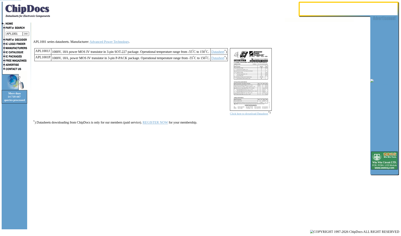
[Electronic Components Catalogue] (14, 53)
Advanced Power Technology (109, 41)
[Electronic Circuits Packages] (14, 57)
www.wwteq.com (384, 167)
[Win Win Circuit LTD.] (384, 160)
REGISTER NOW (155, 122)
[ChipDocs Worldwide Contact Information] (14, 69)
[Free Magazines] (14, 61)
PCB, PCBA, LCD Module (384, 165)
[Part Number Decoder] (14, 40)
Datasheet (217, 52)
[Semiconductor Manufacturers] (14, 48)
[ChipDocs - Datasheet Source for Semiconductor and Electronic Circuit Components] (14, 24)
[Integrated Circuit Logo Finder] (14, 44)
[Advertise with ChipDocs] (14, 65)
